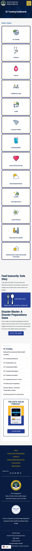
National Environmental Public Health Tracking (14, 353)
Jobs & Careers (16, 466)
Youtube (20, 473)
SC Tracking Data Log (9, 363)
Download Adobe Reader (16, 543)
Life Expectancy (16, 202)
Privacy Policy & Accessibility (16, 453)
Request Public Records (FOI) (16, 459)
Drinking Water (16, 147)
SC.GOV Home (16, 533)
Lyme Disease (16, 220)
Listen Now (16, 431)
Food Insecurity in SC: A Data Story (13, 394)
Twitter (18, 473)
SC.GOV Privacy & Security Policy (16, 535)
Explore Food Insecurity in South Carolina (16, 302)
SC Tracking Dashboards (10, 358)
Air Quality (16, 39)
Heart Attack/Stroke (16, 165)
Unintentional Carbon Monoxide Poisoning (16, 256)
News (16, 450)
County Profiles (16, 129)
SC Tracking (7, 349)
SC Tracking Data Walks (10, 367)
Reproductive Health (16, 238)
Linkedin (13, 473)
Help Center (16, 538)
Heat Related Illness (16, 184)
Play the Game (16, 333)
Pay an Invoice (16, 463)
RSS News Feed (15, 473)
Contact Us (16, 456)
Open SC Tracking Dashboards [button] (27, 358)
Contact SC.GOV (16, 541)
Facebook (10, 473)
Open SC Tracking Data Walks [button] (27, 366)
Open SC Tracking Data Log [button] (27, 362)
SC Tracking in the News (10, 375)
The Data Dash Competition (11, 383)
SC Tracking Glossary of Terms (12, 379)
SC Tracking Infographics (10, 371)
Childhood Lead (16, 93)
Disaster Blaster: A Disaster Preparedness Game (11, 389)
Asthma (16, 57)
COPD (16, 111)
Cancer (16, 75)
